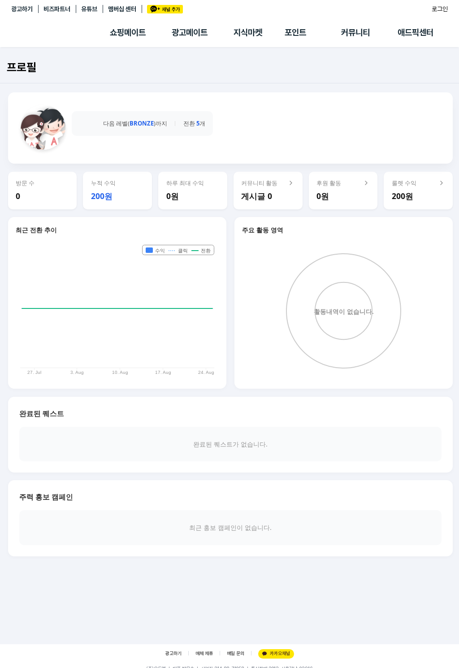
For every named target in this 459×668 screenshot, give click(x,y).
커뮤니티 (355, 32)
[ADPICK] (60, 32)
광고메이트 (190, 32)
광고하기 (22, 9)
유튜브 (89, 9)
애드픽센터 (415, 32)
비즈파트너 (56, 9)
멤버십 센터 (122, 9)
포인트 (295, 32)
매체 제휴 (204, 653)
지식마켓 (248, 32)
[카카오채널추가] (165, 9)
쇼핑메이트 (128, 32)
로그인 (440, 9)
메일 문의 (235, 653)
